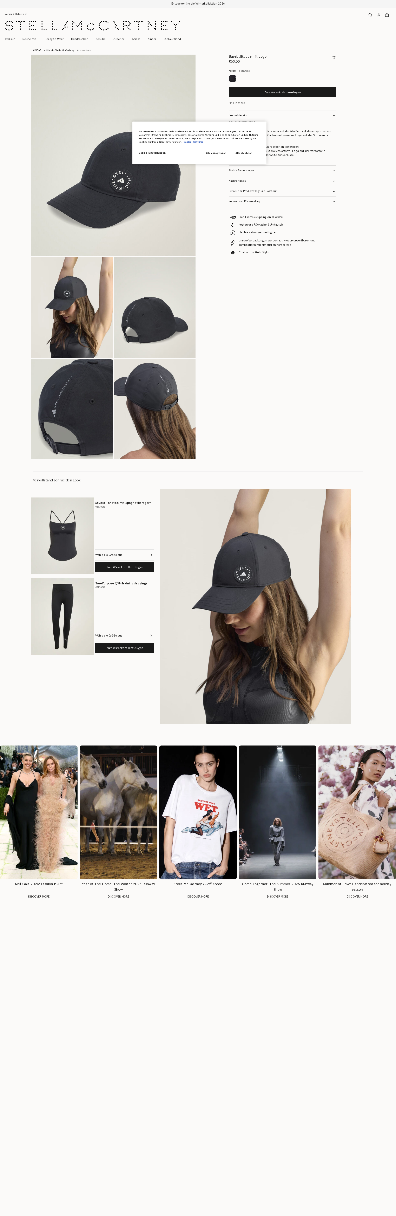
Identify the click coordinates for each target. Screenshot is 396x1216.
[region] (199, 143)
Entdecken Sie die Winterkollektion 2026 (198, 3)
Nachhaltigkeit (237, 181)
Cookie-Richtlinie (193, 142)
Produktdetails (238, 115)
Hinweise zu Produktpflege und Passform (253, 191)
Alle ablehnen (244, 153)
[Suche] (370, 15)
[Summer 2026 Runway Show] (277, 812)
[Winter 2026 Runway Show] (118, 812)
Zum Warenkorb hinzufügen (282, 92)
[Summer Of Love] (357, 812)
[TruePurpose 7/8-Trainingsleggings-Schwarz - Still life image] (62, 616)
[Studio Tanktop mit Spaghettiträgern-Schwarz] (62, 535)
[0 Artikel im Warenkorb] (387, 15)
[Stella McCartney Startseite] (92, 25)
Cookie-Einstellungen (152, 153)
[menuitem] (29, 39)
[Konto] (379, 14)
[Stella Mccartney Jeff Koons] (198, 812)
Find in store (237, 103)
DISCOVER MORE (39, 896)
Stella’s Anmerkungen (241, 170)
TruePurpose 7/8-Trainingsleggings (121, 583)
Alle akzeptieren (216, 153)
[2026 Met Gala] (39, 812)
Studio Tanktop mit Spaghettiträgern (123, 502)
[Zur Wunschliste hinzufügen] (333, 57)
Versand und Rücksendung (244, 201)
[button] (113, 155)
